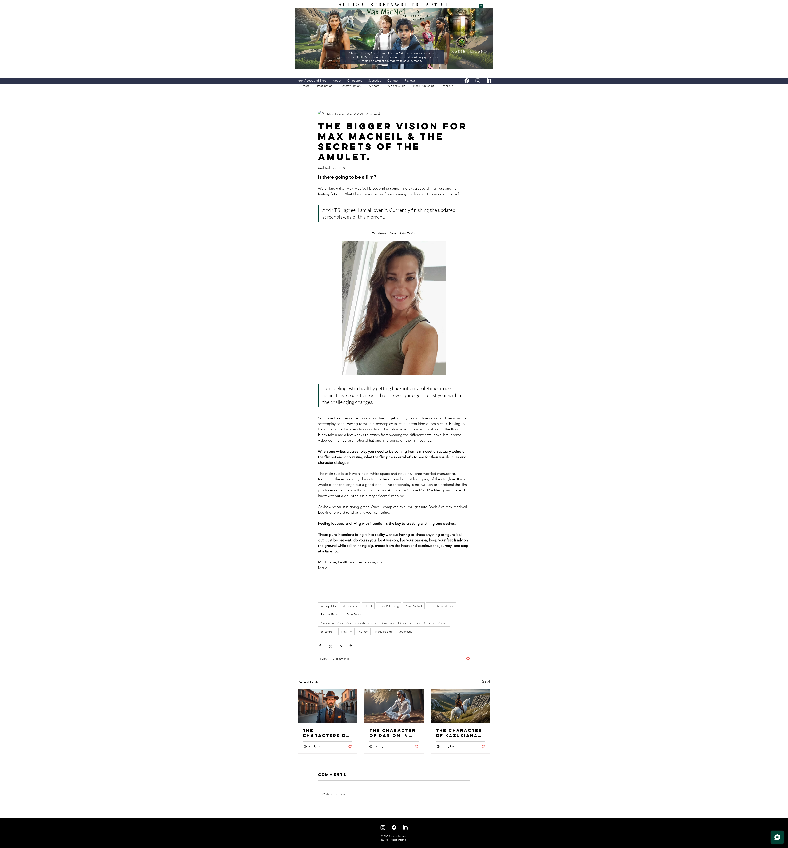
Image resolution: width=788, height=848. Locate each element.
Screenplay (327, 631)
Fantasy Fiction (351, 86)
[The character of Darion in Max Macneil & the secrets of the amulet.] (394, 706)
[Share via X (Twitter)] (330, 646)
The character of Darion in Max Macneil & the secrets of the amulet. (393, 733)
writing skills (328, 606)
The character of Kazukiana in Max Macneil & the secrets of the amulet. (459, 733)
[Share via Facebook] (320, 646)
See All (485, 681)
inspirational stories (441, 606)
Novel (368, 606)
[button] (481, 5)
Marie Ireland (383, 631)
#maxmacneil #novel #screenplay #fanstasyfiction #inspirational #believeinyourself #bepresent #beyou (384, 623)
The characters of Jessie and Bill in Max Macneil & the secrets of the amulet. (326, 733)
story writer (350, 606)
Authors (374, 86)
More (446, 86)
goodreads (405, 631)
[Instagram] (478, 81)
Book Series (354, 614)
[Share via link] (350, 646)
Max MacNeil (414, 606)
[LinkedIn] (489, 81)
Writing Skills (396, 86)
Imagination (324, 86)
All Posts (303, 86)
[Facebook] (467, 81)
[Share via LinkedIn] (340, 646)
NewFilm (346, 631)
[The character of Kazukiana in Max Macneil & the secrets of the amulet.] (460, 706)
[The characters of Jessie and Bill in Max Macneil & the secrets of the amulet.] (327, 706)
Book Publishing (423, 86)
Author (363, 631)
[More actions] (467, 113)
